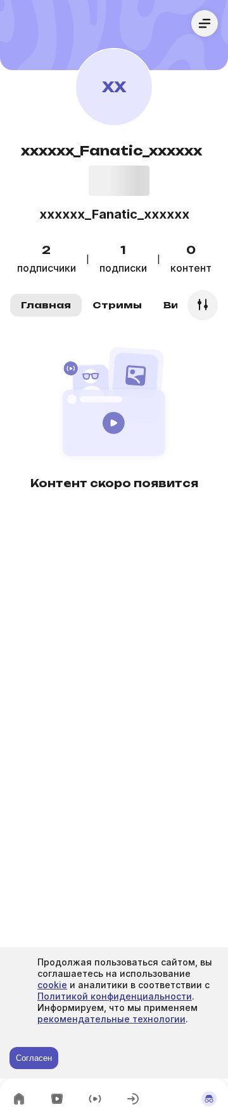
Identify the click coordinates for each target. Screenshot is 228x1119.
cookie (52, 984)
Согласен (34, 1058)
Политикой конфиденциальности (114, 996)
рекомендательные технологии (111, 1018)
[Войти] (133, 1099)
